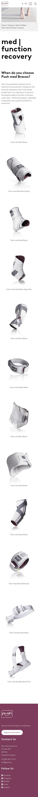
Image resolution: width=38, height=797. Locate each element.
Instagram (7, 778)
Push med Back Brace (19, 436)
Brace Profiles (21, 25)
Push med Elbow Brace (19, 535)
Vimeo (5, 784)
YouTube (6, 781)
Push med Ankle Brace (19, 240)
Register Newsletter (12, 732)
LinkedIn (6, 787)
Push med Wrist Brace (19, 142)
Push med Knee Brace (19, 338)
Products (11, 25)
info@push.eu (6, 762)
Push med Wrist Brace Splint (19, 191)
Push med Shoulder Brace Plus (19, 682)
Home (3, 25)
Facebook (7, 775)
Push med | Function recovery (12, 28)
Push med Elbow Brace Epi (19, 584)
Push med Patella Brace (19, 387)
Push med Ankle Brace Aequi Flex (19, 289)
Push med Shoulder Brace (19, 633)
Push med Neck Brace (19, 486)
